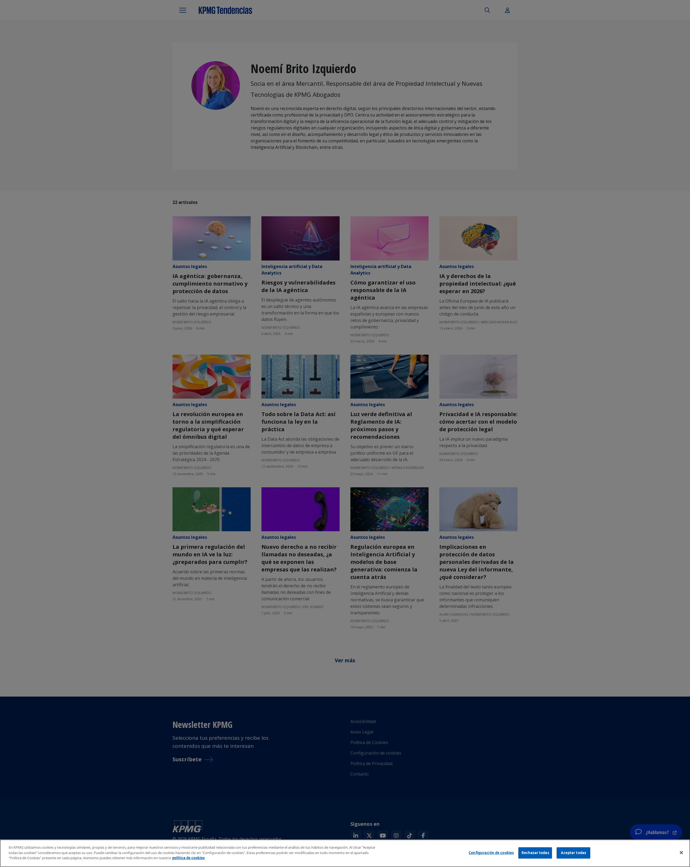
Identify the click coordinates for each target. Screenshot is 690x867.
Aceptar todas (573, 852)
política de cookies (188, 857)
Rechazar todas (535, 852)
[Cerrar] (681, 853)
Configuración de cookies (491, 852)
